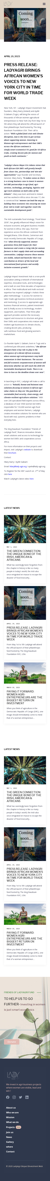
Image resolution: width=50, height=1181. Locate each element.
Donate (11, 1041)
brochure (12, 453)
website (27, 449)
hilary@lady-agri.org (18, 466)
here (10, 474)
